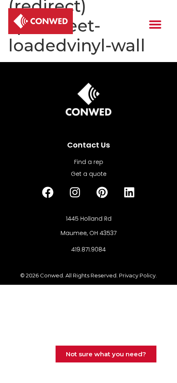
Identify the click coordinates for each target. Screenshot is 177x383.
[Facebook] (48, 192)
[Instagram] (75, 192)
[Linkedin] (129, 192)
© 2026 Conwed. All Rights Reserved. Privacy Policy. (88, 275)
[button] (155, 24)
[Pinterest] (102, 192)
